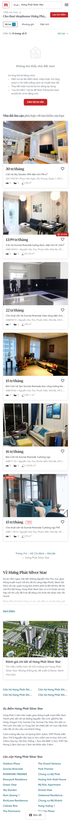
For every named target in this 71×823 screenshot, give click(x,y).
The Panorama (11, 811)
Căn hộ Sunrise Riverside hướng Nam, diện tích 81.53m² (35, 245)
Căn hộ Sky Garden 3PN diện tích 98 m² (27, 174)
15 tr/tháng (14, 381)
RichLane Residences (15, 801)
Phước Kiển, (44, 249)
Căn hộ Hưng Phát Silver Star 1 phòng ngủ (53, 690)
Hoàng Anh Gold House (52, 779)
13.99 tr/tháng (17, 240)
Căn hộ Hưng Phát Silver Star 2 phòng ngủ (18, 695)
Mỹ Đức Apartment (49, 785)
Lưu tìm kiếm (59, 15)
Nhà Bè (51, 554)
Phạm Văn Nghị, (28, 179)
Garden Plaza (46, 811)
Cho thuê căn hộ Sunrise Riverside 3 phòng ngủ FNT (33, 528)
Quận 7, (52, 179)
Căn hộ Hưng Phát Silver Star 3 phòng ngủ (53, 695)
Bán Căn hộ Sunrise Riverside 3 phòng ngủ (28, 457)
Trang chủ (21, 553)
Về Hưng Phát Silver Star (25, 573)
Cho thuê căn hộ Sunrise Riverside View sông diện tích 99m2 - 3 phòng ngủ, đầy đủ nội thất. (35, 316)
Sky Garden (10, 790)
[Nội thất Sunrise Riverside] (35, 446)
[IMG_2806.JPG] (35, 163)
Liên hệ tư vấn (35, 102)
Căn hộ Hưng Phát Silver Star (18, 690)
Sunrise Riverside (13, 769)
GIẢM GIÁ (10, 478)
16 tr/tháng (14, 452)
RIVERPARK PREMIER (15, 774)
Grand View (45, 790)
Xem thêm (9, 611)
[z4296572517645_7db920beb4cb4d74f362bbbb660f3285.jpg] (35, 234)
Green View (10, 785)
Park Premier (45, 769)
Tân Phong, (42, 179)
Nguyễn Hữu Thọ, (28, 249)
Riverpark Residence (15, 779)
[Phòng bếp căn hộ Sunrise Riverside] (35, 304)
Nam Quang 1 (11, 795)
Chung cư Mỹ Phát (49, 774)
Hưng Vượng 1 (46, 806)
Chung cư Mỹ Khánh (50, 801)
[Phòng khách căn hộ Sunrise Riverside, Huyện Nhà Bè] (35, 375)
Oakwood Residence (50, 795)
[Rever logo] (6, 5)
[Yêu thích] (62, 168)
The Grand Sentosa (49, 764)
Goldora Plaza (11, 764)
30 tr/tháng (15, 169)
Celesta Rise (10, 806)
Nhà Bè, (54, 249)
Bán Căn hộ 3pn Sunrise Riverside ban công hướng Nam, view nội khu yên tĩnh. (35, 386)
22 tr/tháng (15, 310)
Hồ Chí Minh (63, 179)
